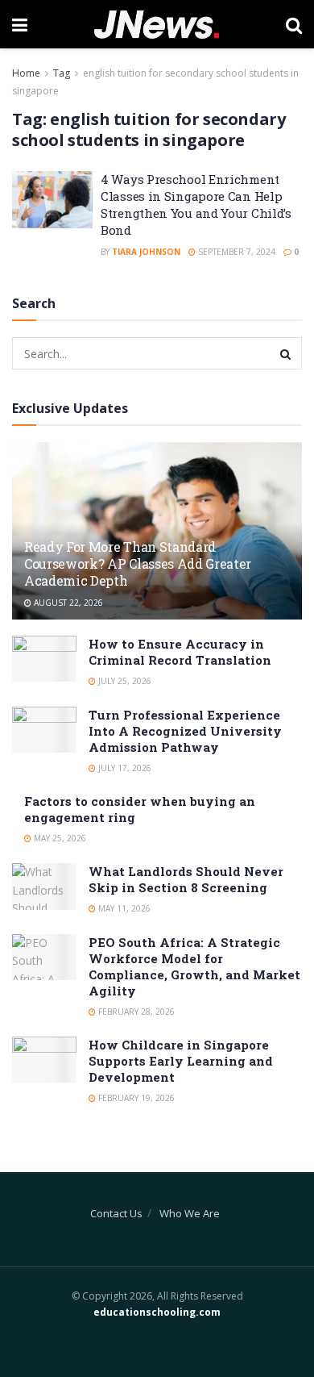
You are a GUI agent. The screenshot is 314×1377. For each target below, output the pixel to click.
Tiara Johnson (146, 251)
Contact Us (116, 1213)
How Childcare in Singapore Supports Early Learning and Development (181, 1061)
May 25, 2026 (58, 838)
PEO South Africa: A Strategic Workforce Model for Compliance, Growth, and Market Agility (194, 966)
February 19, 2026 (135, 1098)
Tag (61, 73)
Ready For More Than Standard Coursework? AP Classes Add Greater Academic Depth (137, 563)
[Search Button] (286, 353)
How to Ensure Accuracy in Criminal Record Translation (180, 652)
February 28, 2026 (135, 1011)
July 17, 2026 (123, 768)
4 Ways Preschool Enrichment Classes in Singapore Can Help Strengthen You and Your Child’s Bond (196, 204)
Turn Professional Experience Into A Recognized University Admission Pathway (185, 731)
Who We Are (189, 1213)
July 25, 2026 (123, 680)
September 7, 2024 (235, 251)
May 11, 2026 (123, 908)
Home (26, 73)
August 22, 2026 (67, 602)
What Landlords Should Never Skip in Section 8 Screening (186, 879)
